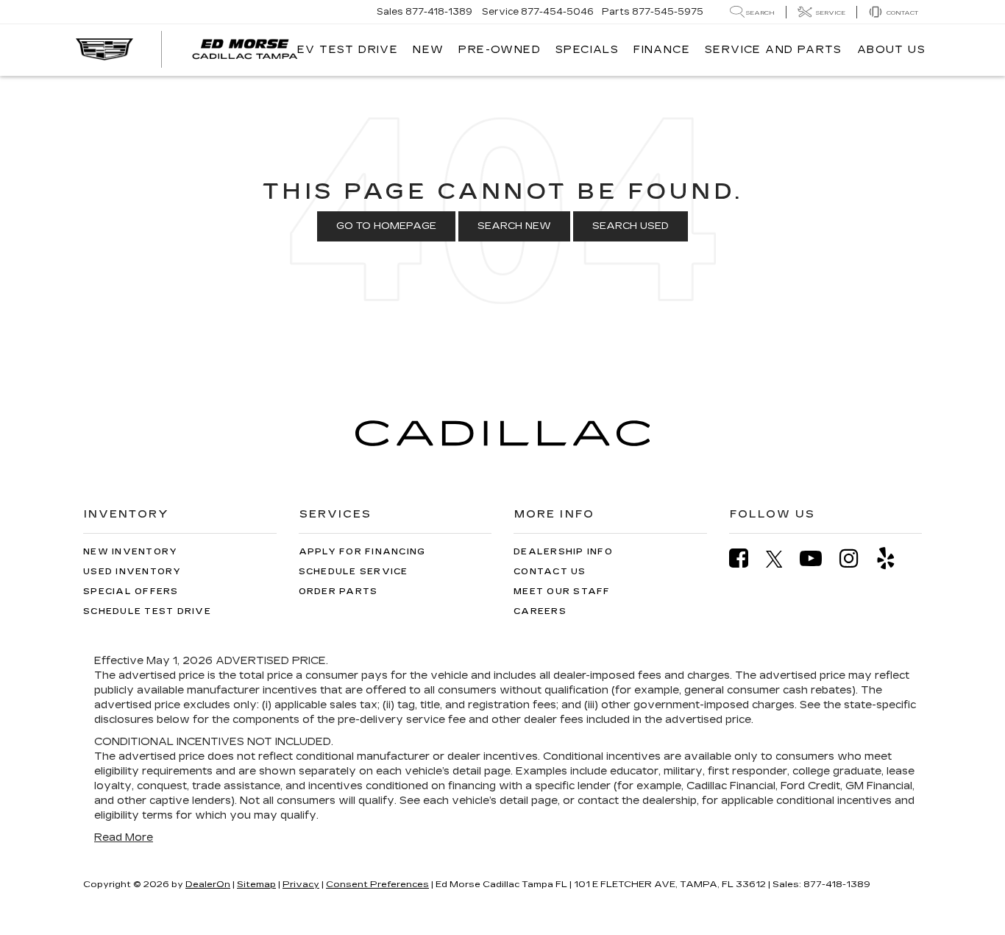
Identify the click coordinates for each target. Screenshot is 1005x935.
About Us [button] (891, 49)
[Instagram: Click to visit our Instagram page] (856, 558)
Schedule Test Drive (147, 611)
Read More (123, 837)
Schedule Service (353, 571)
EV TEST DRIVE (347, 49)
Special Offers (131, 591)
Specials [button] (587, 49)
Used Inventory (132, 571)
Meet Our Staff (562, 591)
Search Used (630, 226)
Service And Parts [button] (773, 49)
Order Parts (338, 591)
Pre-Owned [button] (499, 49)
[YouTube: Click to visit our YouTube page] (818, 558)
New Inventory (130, 552)
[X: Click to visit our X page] (782, 559)
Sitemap (256, 884)
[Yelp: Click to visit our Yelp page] (893, 558)
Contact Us (550, 571)
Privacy (301, 884)
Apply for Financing (362, 552)
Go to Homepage (386, 226)
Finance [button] (661, 49)
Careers (540, 611)
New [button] (428, 49)
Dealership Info (563, 552)
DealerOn (207, 884)
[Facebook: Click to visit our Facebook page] (746, 558)
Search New (514, 226)
